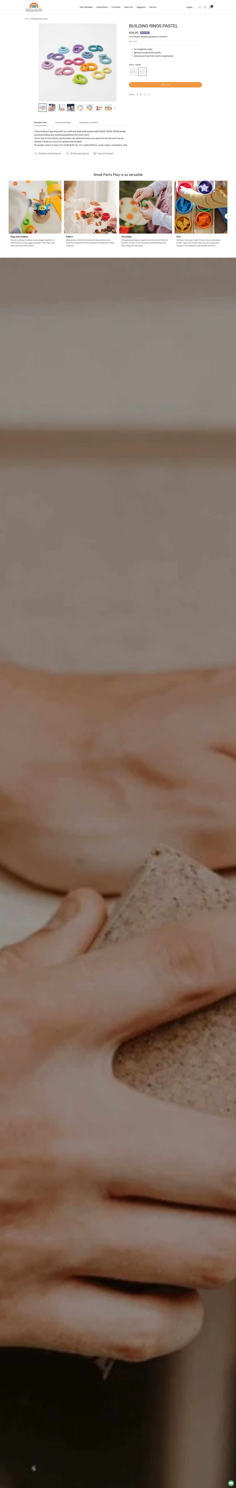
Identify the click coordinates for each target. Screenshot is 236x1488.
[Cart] (210, 7)
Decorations (102, 7)
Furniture (116, 7)
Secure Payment (105, 153)
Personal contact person (49, 153)
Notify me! (165, 85)
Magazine (141, 7)
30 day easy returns (79, 153)
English (189, 7)
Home (27, 19)
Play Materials (86, 7)
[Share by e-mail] (148, 94)
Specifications (62, 122)
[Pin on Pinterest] (140, 94)
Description (40, 122)
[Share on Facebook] (137, 94)
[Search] (200, 7)
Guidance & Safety (88, 122)
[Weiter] (227, 216)
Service (152, 7)
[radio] (133, 72)
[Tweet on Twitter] (144, 94)
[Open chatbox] (231, 1483)
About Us (128, 7)
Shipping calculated (148, 37)
